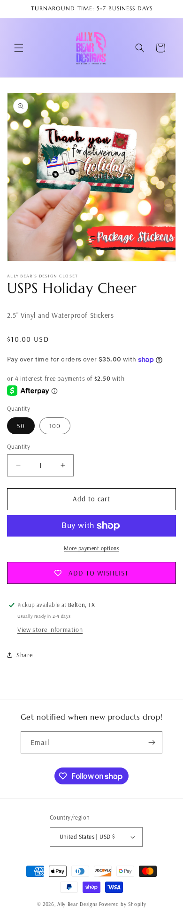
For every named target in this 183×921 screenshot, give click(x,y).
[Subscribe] (151, 742)
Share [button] (24, 655)
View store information (50, 629)
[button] (18, 48)
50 (21, 426)
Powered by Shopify (122, 904)
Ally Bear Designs (77, 904)
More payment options (91, 548)
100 (55, 426)
